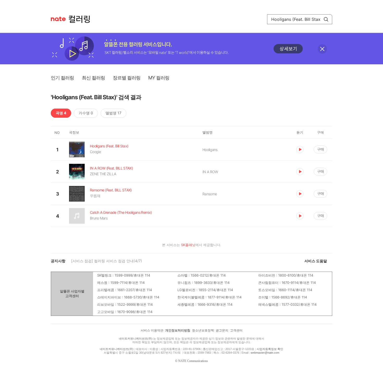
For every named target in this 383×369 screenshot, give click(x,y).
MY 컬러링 (158, 77)
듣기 (300, 149)
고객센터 (236, 330)
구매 (320, 149)
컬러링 (82, 19)
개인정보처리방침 (177, 330)
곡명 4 (61, 113)
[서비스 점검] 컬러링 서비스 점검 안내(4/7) (106, 261)
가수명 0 (86, 113)
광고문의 (222, 330)
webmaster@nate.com (265, 352)
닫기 (322, 49)
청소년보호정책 (203, 330)
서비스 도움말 (315, 261)
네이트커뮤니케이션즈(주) (135, 338)
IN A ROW (210, 172)
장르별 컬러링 (126, 77)
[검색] (326, 19)
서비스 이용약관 (152, 330)
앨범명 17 (113, 113)
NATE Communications (193, 361)
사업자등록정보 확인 (270, 349)
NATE (58, 19)
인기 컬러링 (62, 77)
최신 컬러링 (93, 77)
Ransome (209, 194)
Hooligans (210, 149)
